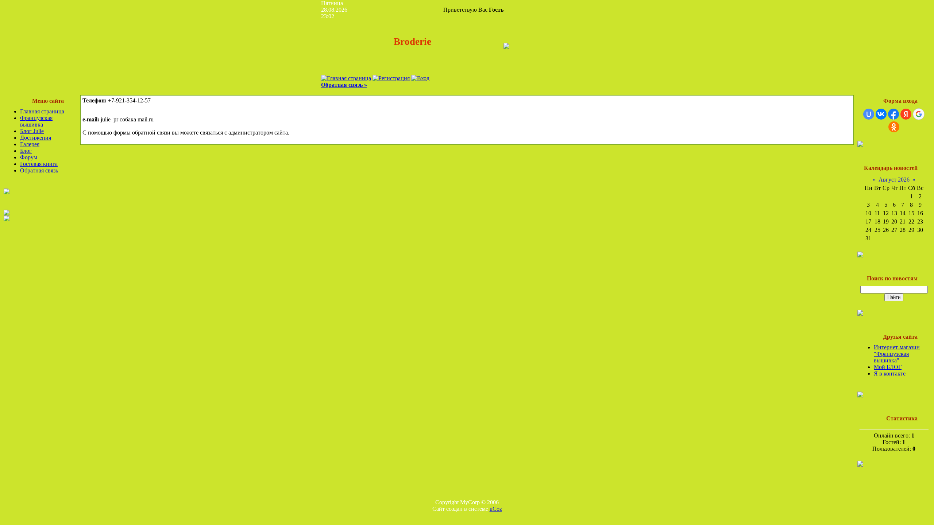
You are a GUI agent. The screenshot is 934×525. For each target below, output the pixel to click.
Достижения (35, 138)
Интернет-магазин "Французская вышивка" (897, 353)
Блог (26, 151)
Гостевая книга (39, 164)
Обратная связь (39, 170)
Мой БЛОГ (888, 367)
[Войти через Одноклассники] (893, 126)
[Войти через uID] (868, 114)
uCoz (496, 509)
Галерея (29, 144)
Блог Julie (32, 131)
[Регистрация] (391, 78)
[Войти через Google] (919, 114)
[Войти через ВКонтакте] (881, 114)
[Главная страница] (346, 78)
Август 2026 (894, 179)
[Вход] (420, 78)
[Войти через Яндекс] (905, 114)
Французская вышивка (36, 121)
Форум (28, 157)
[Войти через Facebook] (893, 114)
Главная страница (42, 111)
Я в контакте (890, 373)
